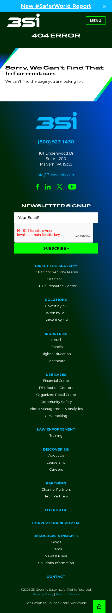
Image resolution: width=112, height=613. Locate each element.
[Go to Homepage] (23, 20)
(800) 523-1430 (56, 142)
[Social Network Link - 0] (37, 187)
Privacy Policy (43, 594)
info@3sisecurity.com (56, 175)
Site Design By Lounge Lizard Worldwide (56, 603)
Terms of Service (67, 594)
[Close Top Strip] (104, 6)
